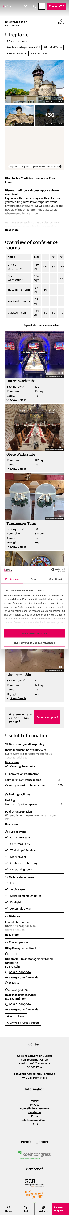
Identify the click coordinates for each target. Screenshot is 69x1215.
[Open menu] (41, 6)
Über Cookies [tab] (56, 579)
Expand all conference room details (43, 325)
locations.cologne (15, 21)
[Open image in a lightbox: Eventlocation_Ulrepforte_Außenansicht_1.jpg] (19, 115)
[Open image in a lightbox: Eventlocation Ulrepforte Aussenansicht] (34, 81)
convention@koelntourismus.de (34, 1073)
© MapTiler (24, 166)
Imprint (34, 1100)
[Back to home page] (7, 6)
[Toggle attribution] (60, 166)
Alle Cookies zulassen (34, 633)
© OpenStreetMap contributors (44, 166)
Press (34, 1116)
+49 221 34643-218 (34, 1077)
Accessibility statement (34, 1108)
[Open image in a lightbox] (34, 1155)
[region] (34, 148)
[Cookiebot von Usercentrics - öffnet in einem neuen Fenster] (51, 570)
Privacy (34, 1104)
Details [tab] (35, 579)
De (25, 6)
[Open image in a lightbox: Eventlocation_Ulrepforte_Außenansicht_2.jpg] (49, 115)
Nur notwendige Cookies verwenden (34, 642)
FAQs (34, 1123)
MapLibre (14, 166)
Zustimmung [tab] (12, 579)
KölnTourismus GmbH (34, 1120)
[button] (34, 400)
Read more (12, 229)
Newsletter (34, 1112)
